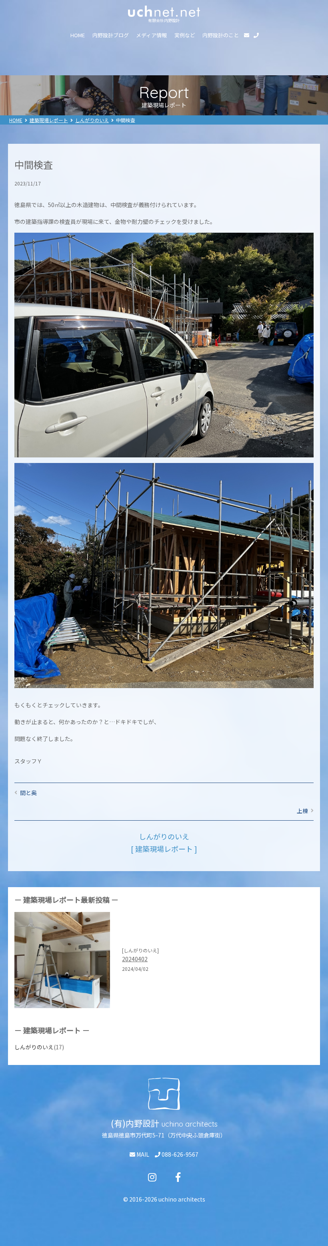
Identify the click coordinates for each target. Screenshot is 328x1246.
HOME (77, 35)
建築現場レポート (49, 120)
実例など (184, 35)
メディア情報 (151, 35)
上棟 (302, 811)
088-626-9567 (179, 1154)
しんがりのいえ (92, 120)
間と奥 (28, 793)
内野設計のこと (220, 35)
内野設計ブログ (110, 35)
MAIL (142, 1154)
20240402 (135, 959)
